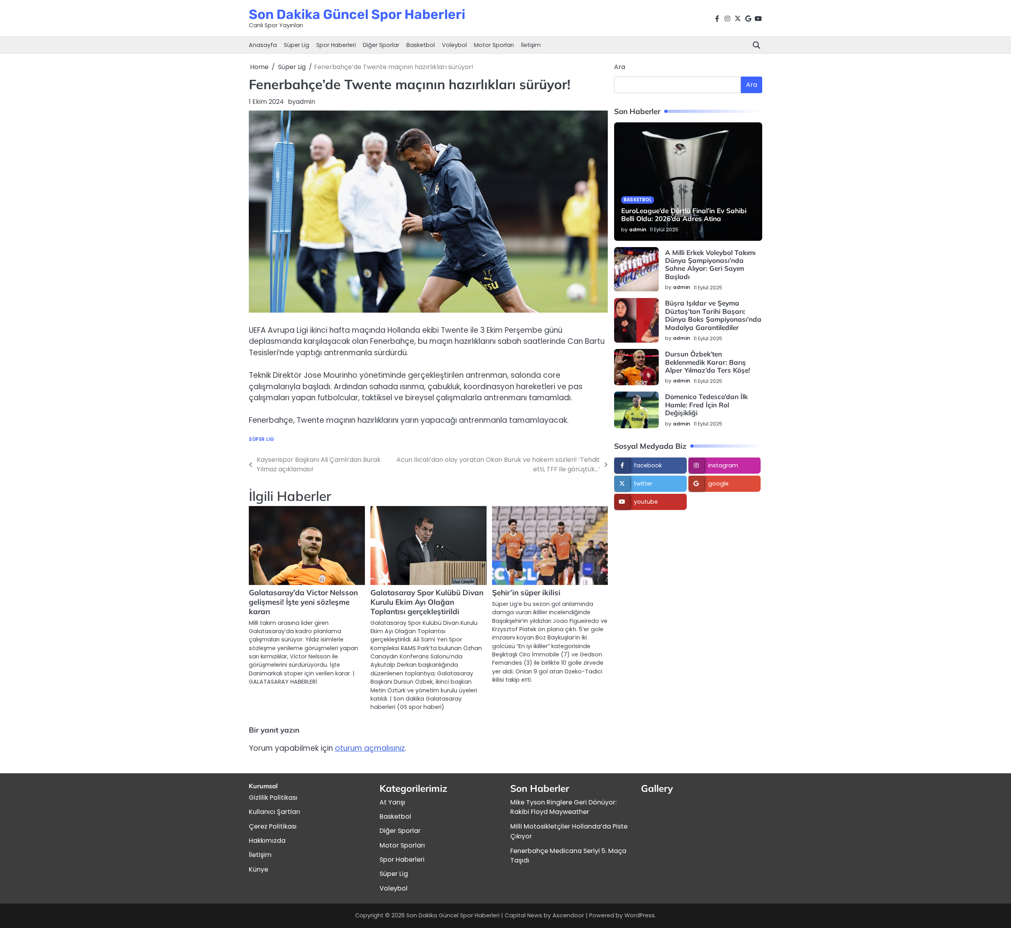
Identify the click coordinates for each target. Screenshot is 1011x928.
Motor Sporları (494, 45)
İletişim (531, 45)
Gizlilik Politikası (273, 797)
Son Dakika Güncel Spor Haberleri (357, 14)
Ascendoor (568, 915)
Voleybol (454, 45)
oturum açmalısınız (370, 748)
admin (305, 101)
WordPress (639, 915)
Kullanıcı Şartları (274, 811)
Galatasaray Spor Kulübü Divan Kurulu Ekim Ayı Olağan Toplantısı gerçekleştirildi (426, 602)
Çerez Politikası (273, 826)
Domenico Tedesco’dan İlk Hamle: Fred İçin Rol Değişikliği (706, 405)
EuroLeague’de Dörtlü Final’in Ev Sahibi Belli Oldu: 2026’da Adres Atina (683, 215)
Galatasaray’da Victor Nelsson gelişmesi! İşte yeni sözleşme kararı (303, 602)
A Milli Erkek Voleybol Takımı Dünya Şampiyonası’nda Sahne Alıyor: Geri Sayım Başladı (710, 264)
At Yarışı (392, 802)
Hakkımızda (267, 840)
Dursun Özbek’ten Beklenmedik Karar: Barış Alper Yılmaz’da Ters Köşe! (707, 362)
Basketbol (420, 45)
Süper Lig (296, 45)
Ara (619, 66)
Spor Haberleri (336, 45)
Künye (258, 869)
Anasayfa (263, 45)
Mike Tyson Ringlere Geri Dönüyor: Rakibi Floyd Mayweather (563, 807)
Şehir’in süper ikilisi (526, 592)
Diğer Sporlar (381, 45)
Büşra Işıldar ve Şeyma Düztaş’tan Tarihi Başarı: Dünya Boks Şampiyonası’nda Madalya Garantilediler (713, 315)
